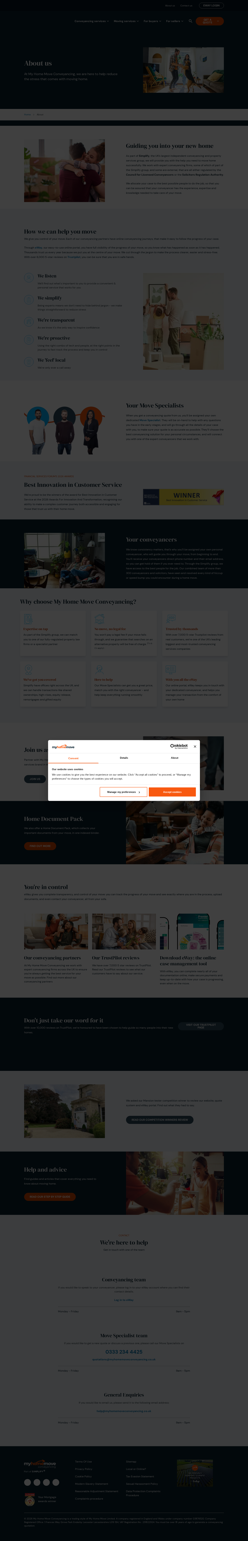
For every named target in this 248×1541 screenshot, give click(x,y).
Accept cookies (172, 792)
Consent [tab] (73, 758)
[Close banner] (195, 746)
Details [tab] (124, 757)
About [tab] (174, 757)
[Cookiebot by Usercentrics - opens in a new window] (173, 746)
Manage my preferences (121, 792)
